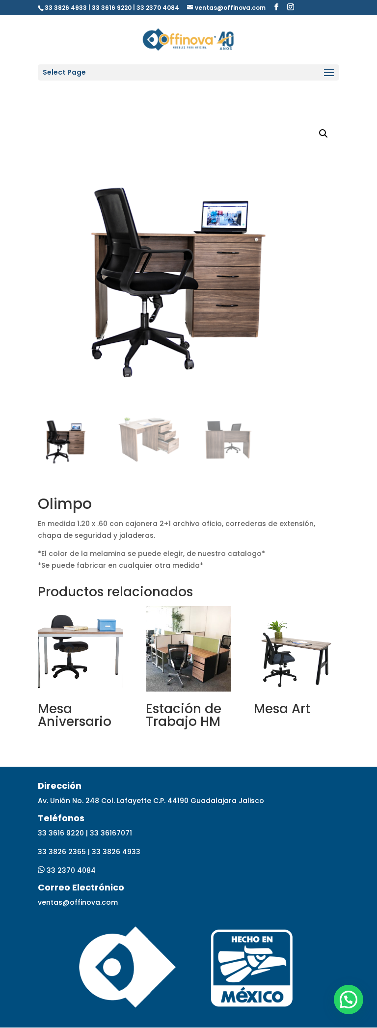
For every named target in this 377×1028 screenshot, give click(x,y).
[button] (348, 999)
